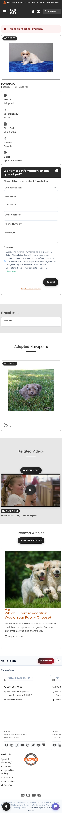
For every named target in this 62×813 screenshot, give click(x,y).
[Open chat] (55, 806)
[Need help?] (6, 806)
